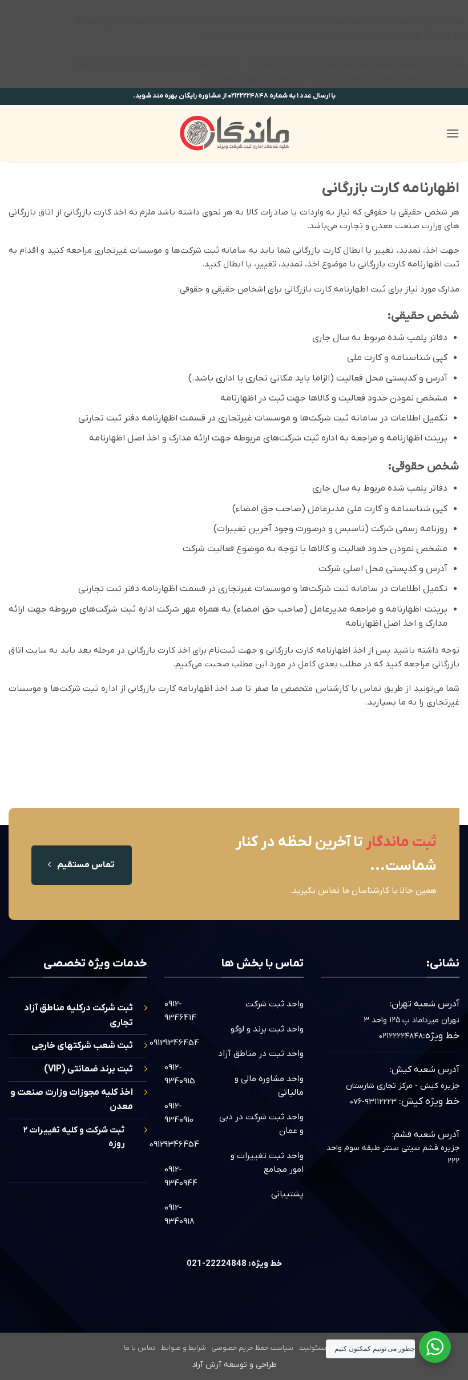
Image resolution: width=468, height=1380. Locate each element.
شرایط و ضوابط (183, 1348)
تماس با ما (139, 1348)
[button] (452, 133)
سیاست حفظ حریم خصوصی (252, 1348)
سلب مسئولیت (321, 1348)
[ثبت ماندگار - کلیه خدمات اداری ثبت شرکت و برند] (234, 133)
